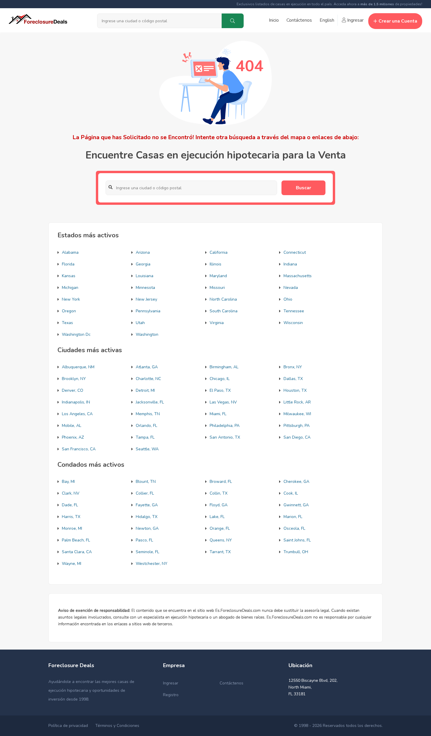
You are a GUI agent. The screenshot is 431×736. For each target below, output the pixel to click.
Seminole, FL (147, 552)
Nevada (291, 287)
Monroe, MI (72, 528)
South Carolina (223, 311)
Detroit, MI (145, 390)
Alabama (70, 252)
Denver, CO (72, 390)
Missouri (217, 287)
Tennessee (294, 311)
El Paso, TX (220, 390)
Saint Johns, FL (297, 540)
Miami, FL (218, 414)
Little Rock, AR (297, 402)
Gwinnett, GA (296, 505)
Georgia (143, 264)
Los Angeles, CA (77, 414)
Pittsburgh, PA (297, 425)
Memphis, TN (148, 414)
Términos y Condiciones (117, 725)
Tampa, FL (145, 437)
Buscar (303, 188)
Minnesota (145, 287)
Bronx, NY (293, 367)
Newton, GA (147, 528)
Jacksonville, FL (150, 402)
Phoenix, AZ (73, 437)
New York (71, 299)
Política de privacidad (68, 725)
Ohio (288, 299)
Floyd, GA (219, 505)
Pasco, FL (144, 540)
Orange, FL (220, 528)
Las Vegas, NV (223, 402)
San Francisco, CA (79, 449)
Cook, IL (291, 493)
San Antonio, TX (225, 437)
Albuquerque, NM (78, 367)
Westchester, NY (151, 563)
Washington (147, 334)
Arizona (143, 252)
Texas (67, 323)
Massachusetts (298, 276)
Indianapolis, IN (76, 402)
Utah (140, 323)
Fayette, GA (147, 505)
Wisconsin (293, 323)
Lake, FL (217, 516)
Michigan (70, 287)
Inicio (274, 20)
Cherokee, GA (296, 481)
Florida (68, 264)
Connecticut (295, 252)
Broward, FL (221, 481)
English (327, 20)
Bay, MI (68, 481)
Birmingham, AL (224, 367)
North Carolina (223, 299)
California (219, 252)
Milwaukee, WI (297, 414)
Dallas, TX (293, 378)
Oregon (69, 311)
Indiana (290, 264)
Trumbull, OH (296, 552)
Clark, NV (70, 493)
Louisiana (144, 276)
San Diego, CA (297, 437)
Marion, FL (293, 516)
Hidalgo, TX (146, 516)
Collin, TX (219, 493)
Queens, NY (221, 540)
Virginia (217, 323)
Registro (171, 695)
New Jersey (146, 299)
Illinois (215, 264)
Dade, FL (70, 505)
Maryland (218, 276)
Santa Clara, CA (77, 552)
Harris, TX (71, 516)
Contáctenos (299, 20)
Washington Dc (76, 334)
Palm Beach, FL (76, 540)
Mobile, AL (71, 425)
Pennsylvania (148, 311)
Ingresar (355, 20)
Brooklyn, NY (74, 378)
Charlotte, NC (148, 378)
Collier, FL (145, 493)
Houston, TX (295, 390)
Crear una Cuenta (398, 21)
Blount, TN (146, 481)
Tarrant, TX (220, 552)
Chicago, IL (220, 378)
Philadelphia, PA (225, 425)
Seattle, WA (147, 449)
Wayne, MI (71, 563)
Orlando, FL (146, 425)
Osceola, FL (294, 528)
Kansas (68, 276)
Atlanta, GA (147, 367)
